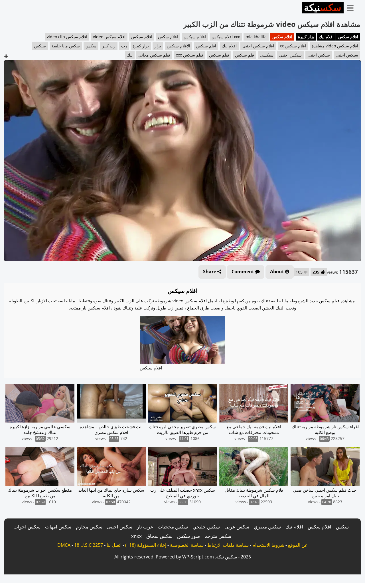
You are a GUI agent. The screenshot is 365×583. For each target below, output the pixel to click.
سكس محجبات (173, 526)
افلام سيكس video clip (67, 36)
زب (124, 46)
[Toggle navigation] (352, 7)
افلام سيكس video (109, 36)
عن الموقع (298, 545)
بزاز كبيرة (306, 36)
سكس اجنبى (119, 526)
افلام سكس (348, 36)
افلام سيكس (141, 36)
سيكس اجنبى (318, 55)
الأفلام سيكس (178, 46)
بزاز (158, 46)
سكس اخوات (26, 526)
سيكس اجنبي (290, 55)
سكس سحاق (159, 536)
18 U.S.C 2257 (88, 545)
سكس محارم (89, 526)
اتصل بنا (114, 545)
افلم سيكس (206, 46)
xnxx (136, 536)
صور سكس (188, 536)
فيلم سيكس (219, 55)
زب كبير (108, 46)
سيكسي (266, 55)
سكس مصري (267, 526)
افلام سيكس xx (293, 46)
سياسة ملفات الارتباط (228, 545)
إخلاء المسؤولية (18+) (145, 545)
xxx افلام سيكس (226, 36)
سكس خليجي (206, 526)
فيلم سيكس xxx (189, 55)
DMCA (63, 545)
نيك (130, 55)
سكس (91, 46)
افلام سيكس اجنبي (258, 46)
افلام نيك (326, 36)
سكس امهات (58, 526)
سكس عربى (236, 526)
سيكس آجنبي (347, 55)
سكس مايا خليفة (66, 46)
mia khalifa (256, 36)
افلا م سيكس (195, 36)
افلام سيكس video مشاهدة (335, 46)
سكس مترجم (217, 536)
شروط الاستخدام (268, 545)
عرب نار (145, 526)
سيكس (40, 46)
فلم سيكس (244, 55)
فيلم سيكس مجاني (154, 55)
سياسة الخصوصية (187, 545)
